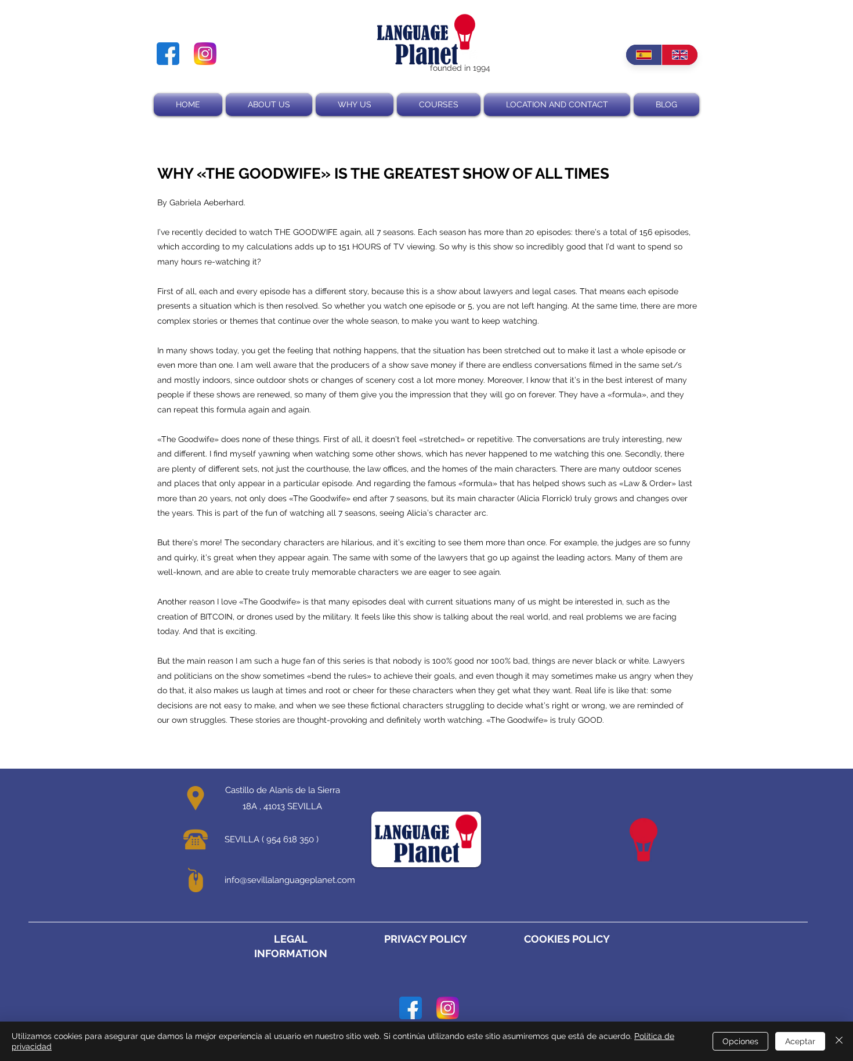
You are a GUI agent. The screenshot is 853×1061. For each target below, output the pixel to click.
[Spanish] (644, 55)
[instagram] (205, 53)
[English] (679, 55)
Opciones (740, 1041)
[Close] (839, 1041)
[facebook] (168, 53)
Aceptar (800, 1041)
